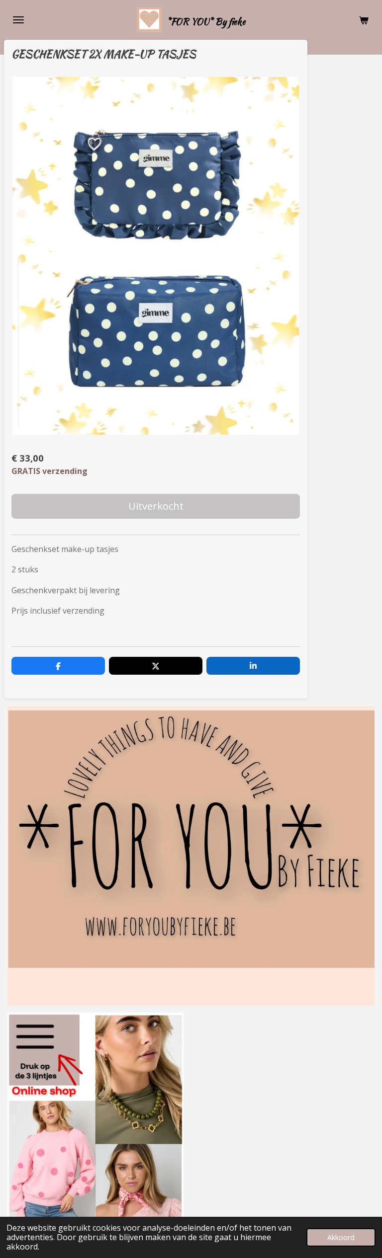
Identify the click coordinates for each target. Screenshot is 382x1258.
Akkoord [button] (341, 1237)
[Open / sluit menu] (18, 19)
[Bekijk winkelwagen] (364, 19)
